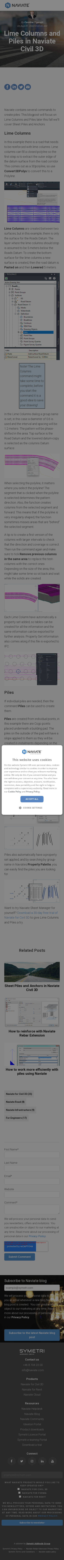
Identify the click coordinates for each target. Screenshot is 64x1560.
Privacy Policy (33, 791)
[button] (32, 808)
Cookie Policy (14, 791)
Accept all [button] (32, 799)
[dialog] (32, 780)
